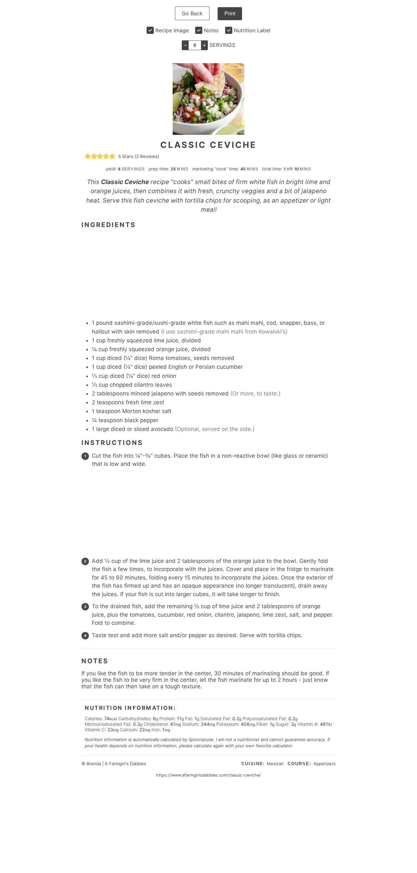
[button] (88, 156)
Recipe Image (172, 30)
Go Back (192, 13)
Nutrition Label (252, 30)
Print (229, 13)
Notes (211, 30)
